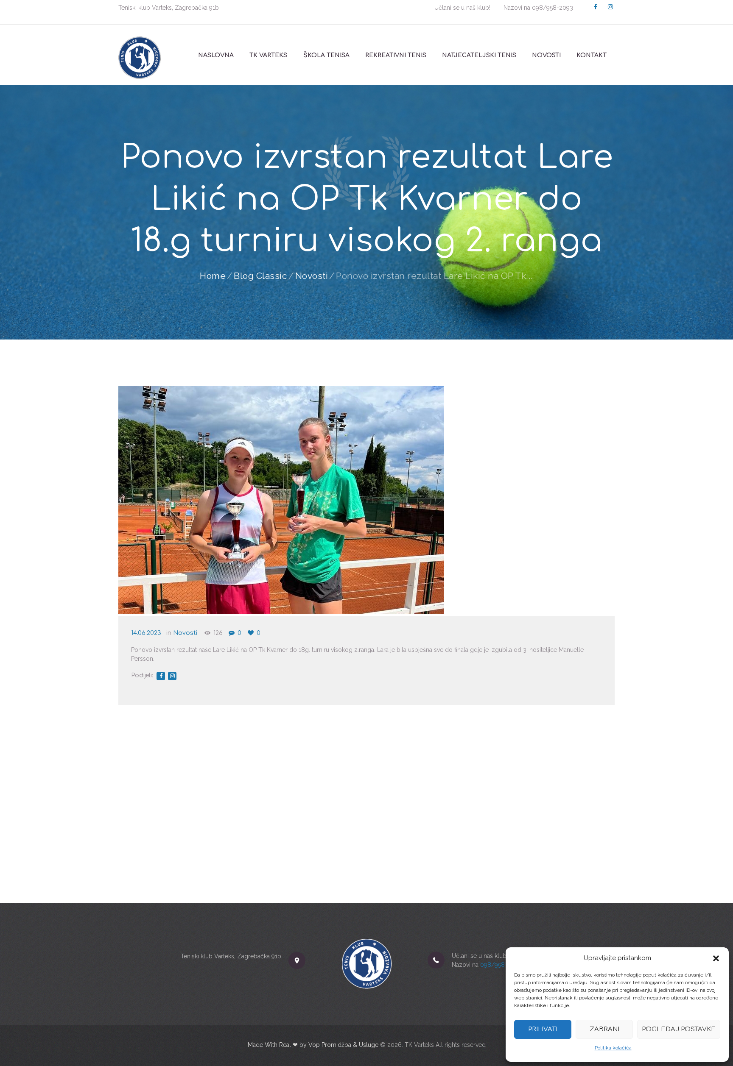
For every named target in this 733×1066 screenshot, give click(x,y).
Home (213, 275)
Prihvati (542, 1029)
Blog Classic (260, 275)
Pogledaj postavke (679, 1029)
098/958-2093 (552, 7)
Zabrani (604, 1029)
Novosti (311, 275)
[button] (716, 958)
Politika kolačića (613, 1048)
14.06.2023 (146, 633)
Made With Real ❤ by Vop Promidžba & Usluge (313, 1044)
